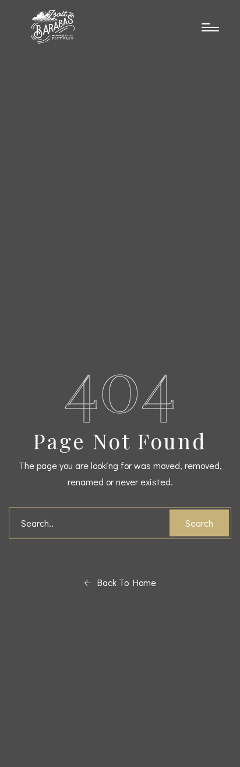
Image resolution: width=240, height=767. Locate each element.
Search (199, 522)
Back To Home (123, 582)
